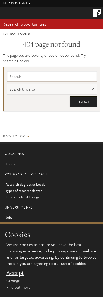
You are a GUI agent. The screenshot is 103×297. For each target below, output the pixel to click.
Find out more (18, 287)
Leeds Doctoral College (23, 197)
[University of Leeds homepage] (97, 12)
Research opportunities (24, 24)
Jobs (9, 217)
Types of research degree (24, 190)
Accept (15, 273)
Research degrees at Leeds (25, 184)
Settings (13, 281)
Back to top (14, 136)
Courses (11, 163)
